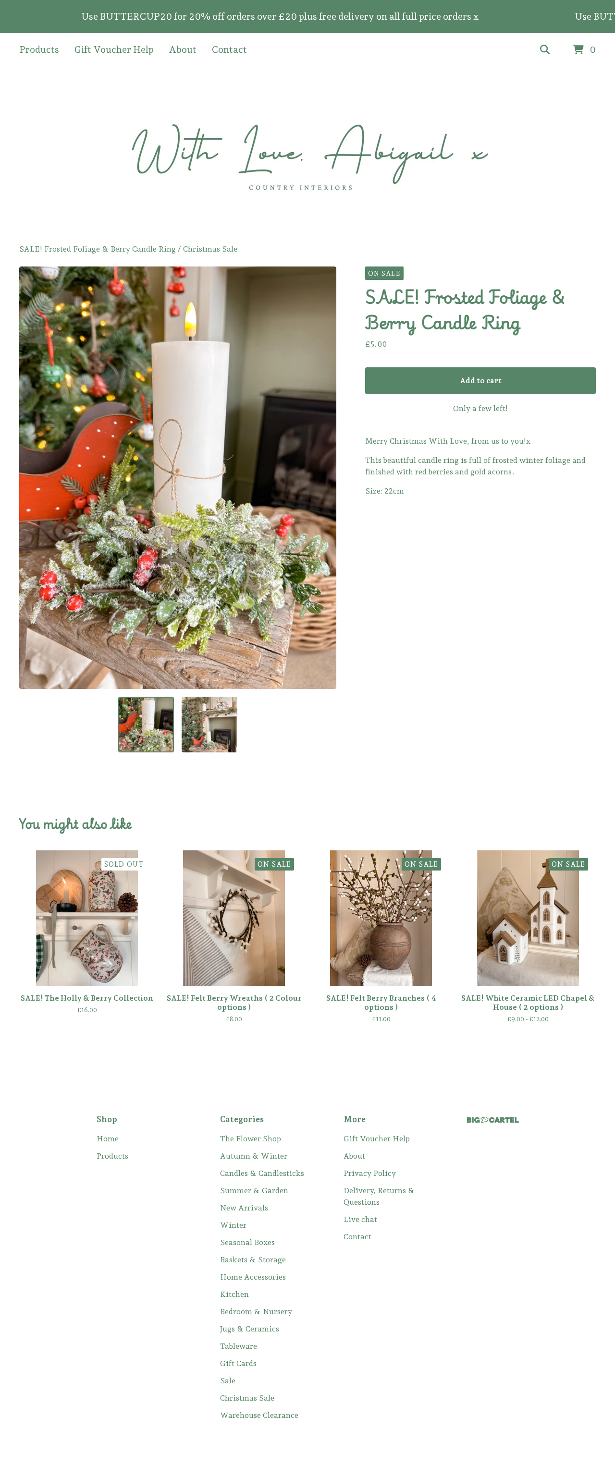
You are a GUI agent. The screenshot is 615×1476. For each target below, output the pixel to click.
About (183, 49)
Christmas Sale (210, 249)
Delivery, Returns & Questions (379, 1196)
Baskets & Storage (253, 1259)
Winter (233, 1225)
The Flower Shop (250, 1138)
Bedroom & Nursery (256, 1311)
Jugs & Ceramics (249, 1328)
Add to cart (481, 380)
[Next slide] (323, 477)
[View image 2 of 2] (209, 724)
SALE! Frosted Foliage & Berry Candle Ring (97, 249)
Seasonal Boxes (247, 1242)
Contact (229, 49)
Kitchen (234, 1294)
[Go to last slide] (32, 477)
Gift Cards (238, 1363)
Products (39, 49)
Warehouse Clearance (259, 1415)
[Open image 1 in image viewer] (177, 477)
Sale (227, 1380)
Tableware (238, 1346)
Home (108, 1138)
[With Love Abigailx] (308, 155)
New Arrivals (244, 1207)
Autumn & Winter (253, 1156)
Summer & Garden (254, 1190)
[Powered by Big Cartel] (493, 1120)
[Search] (545, 50)
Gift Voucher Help (114, 49)
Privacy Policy (370, 1173)
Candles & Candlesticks (262, 1173)
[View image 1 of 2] (146, 724)
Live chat (360, 1219)
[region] (307, 16)
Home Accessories (253, 1277)
